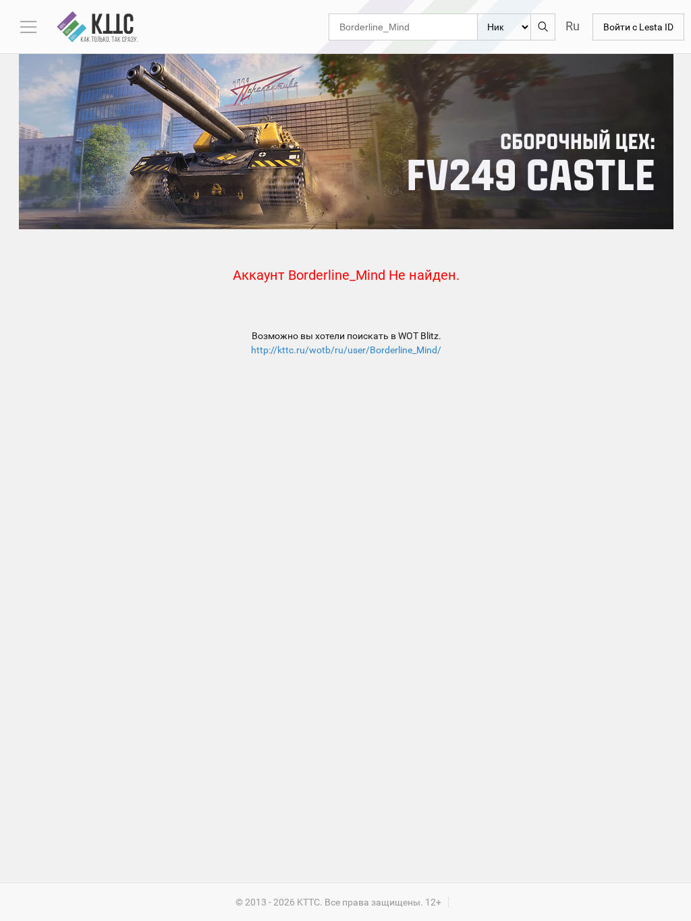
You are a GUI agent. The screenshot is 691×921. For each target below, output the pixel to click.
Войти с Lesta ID (638, 27)
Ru (572, 26)
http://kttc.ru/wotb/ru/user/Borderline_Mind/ (346, 350)
